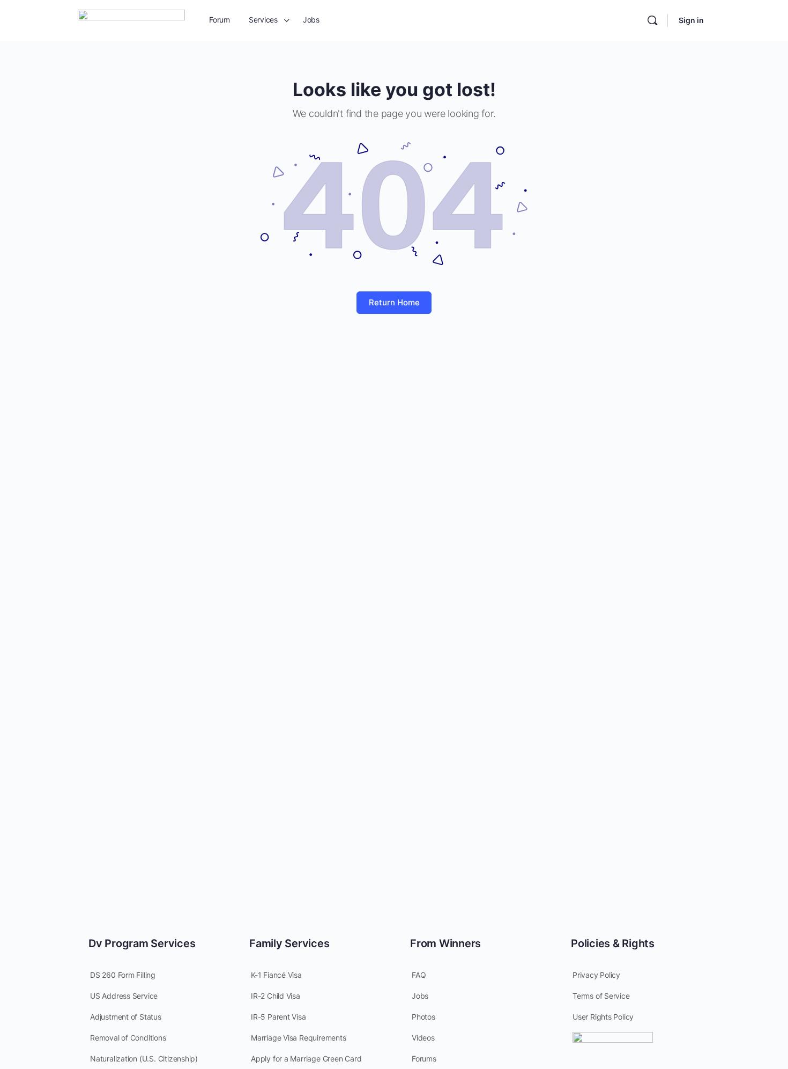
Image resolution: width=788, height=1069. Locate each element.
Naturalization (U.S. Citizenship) (144, 1058)
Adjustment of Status (125, 1016)
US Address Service (124, 995)
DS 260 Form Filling (122, 974)
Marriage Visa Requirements (298, 1037)
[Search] (652, 20)
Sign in (691, 20)
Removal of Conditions (128, 1037)
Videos (423, 1037)
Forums (424, 1058)
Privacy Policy (596, 974)
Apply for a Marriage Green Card (306, 1058)
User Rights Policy (603, 1016)
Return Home (394, 302)
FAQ (419, 974)
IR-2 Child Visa (275, 995)
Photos (423, 1016)
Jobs (420, 995)
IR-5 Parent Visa (278, 1016)
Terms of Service (601, 995)
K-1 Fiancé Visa (276, 974)
